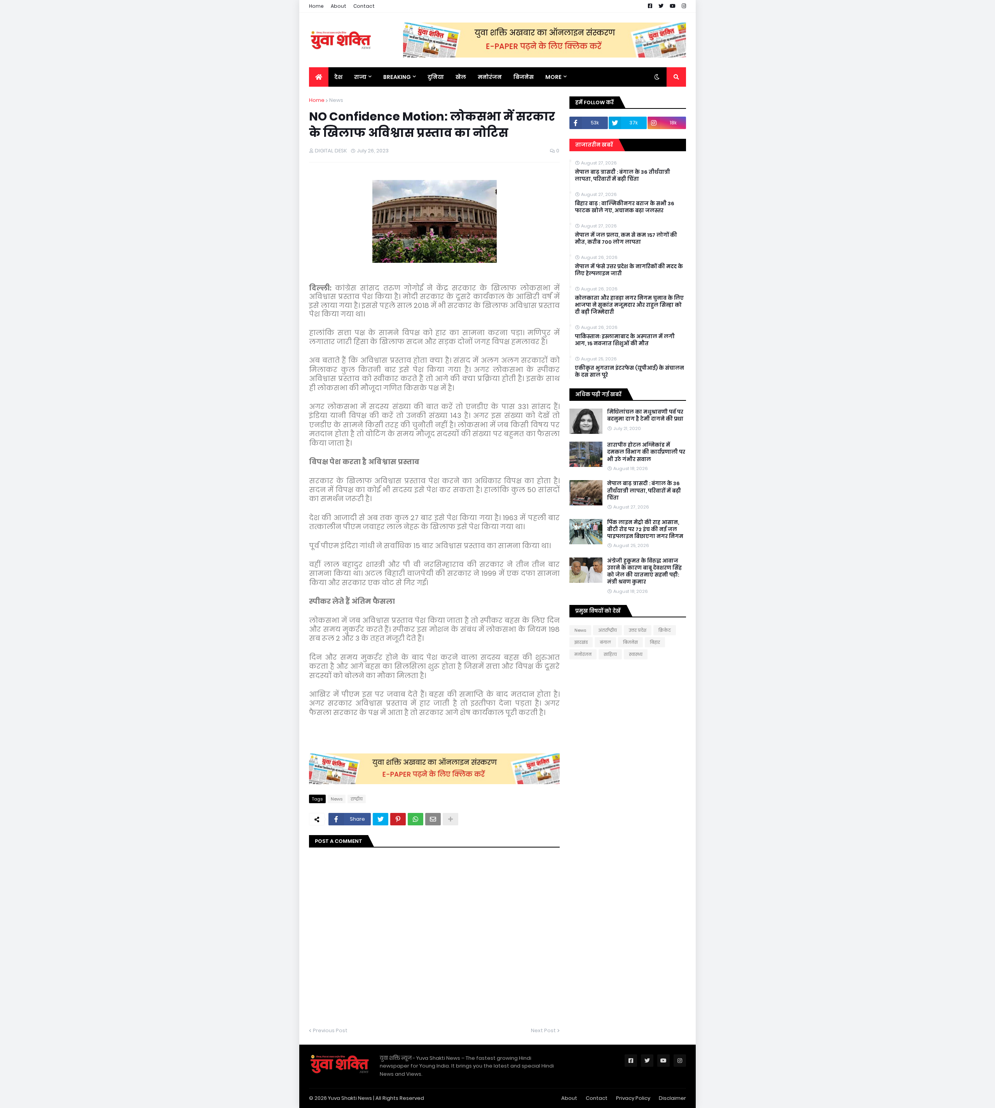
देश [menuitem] (338, 77)
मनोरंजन (583, 654)
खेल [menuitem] (461, 77)
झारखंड (581, 642)
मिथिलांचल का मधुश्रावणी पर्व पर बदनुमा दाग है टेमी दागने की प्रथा (645, 416)
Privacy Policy (633, 1098)
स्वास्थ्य (635, 654)
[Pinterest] (398, 819)
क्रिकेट (664, 630)
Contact (364, 6)
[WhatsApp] (415, 819)
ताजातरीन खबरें (594, 145)
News (336, 100)
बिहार (655, 642)
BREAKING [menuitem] (397, 77)
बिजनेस (630, 642)
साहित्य (610, 654)
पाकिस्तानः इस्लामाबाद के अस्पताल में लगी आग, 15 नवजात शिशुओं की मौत (625, 340)
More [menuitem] (553, 77)
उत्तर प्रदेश (637, 630)
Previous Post (330, 1030)
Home (316, 6)
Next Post (543, 1030)
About (338, 6)
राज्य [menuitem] (360, 77)
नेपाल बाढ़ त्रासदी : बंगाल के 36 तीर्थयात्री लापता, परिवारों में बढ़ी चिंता (622, 176)
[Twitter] (380, 819)
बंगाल (605, 642)
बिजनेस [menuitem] (523, 77)
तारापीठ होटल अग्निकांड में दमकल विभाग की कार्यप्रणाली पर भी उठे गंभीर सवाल (646, 452)
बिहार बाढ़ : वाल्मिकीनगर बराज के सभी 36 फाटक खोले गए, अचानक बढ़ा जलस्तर (624, 207)
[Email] (433, 819)
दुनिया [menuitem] (436, 77)
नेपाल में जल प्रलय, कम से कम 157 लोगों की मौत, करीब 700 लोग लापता (626, 239)
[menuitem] (318, 77)
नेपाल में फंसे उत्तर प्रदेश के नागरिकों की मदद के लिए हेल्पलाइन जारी (629, 270)
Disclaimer (672, 1098)
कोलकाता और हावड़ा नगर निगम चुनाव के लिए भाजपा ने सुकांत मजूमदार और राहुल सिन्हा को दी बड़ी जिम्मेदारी (629, 305)
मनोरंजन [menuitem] (490, 77)
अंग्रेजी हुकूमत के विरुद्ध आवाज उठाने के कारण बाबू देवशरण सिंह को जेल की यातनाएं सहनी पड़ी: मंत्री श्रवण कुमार (644, 571)
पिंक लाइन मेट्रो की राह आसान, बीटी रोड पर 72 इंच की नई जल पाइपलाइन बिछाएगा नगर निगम (645, 529)
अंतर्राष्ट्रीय (607, 630)
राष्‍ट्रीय (357, 799)
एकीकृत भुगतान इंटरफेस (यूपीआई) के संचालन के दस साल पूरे (629, 372)
